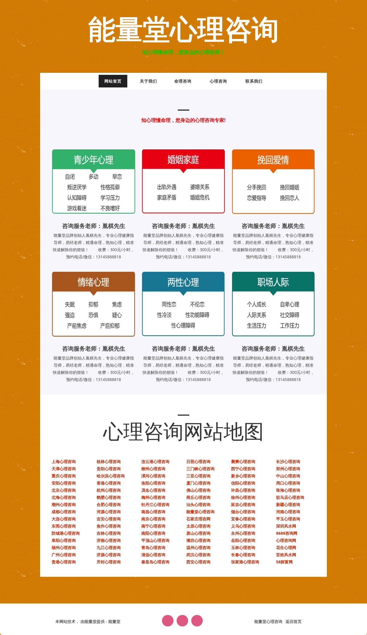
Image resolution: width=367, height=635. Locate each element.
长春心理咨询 (243, 554)
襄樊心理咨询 (243, 461)
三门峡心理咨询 (200, 468)
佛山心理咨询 (198, 490)
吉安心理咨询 (109, 518)
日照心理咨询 (198, 461)
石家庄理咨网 (198, 518)
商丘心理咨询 (198, 497)
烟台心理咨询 (243, 511)
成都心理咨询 (64, 511)
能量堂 (114, 621)
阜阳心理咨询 (64, 540)
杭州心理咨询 (109, 490)
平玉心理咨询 (288, 518)
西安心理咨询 (198, 561)
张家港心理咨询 (245, 561)
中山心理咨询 (288, 475)
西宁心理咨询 (243, 468)
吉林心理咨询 (109, 533)
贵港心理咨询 (64, 561)
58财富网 (284, 561)
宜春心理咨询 (243, 518)
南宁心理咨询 (153, 526)
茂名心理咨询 (153, 490)
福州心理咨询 (64, 547)
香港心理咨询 (109, 483)
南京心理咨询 (153, 518)
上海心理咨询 (64, 461)
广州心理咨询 (64, 554)
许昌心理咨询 (243, 490)
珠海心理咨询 (288, 490)
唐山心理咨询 (198, 533)
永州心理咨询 (243, 533)
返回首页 (294, 621)
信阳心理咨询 (243, 483)
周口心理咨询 (288, 483)
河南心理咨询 (288, 511)
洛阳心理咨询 (153, 483)
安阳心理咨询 (64, 483)
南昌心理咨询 (153, 511)
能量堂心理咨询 (183, 30)
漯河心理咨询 (153, 475)
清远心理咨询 (153, 554)
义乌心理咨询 (243, 526)
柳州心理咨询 (153, 468)
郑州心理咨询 (288, 468)
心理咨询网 (286, 540)
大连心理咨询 (64, 518)
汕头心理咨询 (198, 504)
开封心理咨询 (109, 561)
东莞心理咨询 (64, 526)
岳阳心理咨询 (243, 540)
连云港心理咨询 (155, 461)
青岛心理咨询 (153, 547)
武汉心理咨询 (198, 554)
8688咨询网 (286, 533)
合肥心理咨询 (109, 504)
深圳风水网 (286, 526)
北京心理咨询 (64, 490)
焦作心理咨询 (109, 526)
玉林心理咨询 (243, 547)
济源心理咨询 (109, 554)
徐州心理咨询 (243, 497)
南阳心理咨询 (153, 533)
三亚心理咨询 (198, 475)
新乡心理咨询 (243, 475)
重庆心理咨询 (64, 475)
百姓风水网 (286, 554)
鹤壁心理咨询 (109, 497)
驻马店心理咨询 (290, 497)
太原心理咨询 (198, 526)
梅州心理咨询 (153, 497)
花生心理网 (286, 547)
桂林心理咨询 (109, 461)
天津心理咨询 (64, 468)
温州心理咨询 (198, 547)
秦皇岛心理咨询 (155, 561)
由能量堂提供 (93, 621)
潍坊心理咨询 (198, 540)
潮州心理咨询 (64, 504)
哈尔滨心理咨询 (111, 475)
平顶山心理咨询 (155, 540)
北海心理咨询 (64, 497)
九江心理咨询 (109, 547)
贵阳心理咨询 (109, 468)
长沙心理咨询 (288, 461)
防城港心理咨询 (66, 533)
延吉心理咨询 (243, 504)
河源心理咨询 (109, 511)
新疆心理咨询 (288, 504)
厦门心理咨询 (198, 483)
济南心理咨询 (109, 540)
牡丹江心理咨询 (155, 504)
